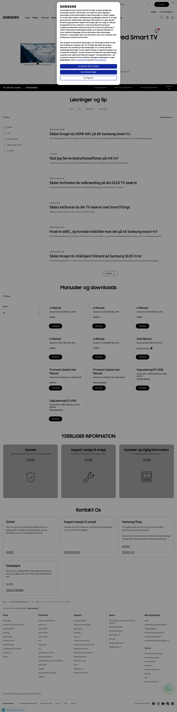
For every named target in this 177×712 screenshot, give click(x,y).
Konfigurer (88, 78)
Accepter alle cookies (88, 66)
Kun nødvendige (88, 72)
